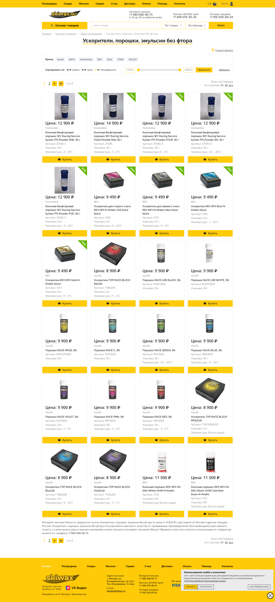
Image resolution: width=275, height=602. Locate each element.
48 (226, 85)
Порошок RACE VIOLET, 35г (62, 416)
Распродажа (49, 3)
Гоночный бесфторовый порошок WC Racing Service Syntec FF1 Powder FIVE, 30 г (62, 210)
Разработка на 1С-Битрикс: (64, 594)
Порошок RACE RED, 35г (157, 416)
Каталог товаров (66, 33)
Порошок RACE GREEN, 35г (159, 350)
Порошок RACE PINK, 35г (109, 416)
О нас (114, 3)
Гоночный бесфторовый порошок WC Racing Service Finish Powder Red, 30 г (111, 136)
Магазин (84, 3)
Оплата (146, 3)
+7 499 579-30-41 (184, 17)
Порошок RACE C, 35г (107, 350)
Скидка (68, 3)
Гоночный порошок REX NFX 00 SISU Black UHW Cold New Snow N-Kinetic (210, 490)
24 (222, 85)
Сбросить (224, 69)
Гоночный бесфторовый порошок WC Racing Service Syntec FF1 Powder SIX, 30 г (208, 136)
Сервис (100, 3)
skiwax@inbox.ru (116, 590)
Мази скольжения (91, 33)
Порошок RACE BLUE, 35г (206, 350)
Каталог (46, 566)
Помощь (162, 3)
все (231, 85)
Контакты (179, 3)
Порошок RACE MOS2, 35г (61, 350)
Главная (46, 33)
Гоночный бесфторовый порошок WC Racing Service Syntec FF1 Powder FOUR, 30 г (160, 136)
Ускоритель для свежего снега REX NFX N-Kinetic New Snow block (161, 210)
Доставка (129, 3)
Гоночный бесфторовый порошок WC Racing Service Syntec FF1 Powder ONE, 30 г (62, 136)
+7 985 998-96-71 (140, 14)
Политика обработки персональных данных (205, 581)
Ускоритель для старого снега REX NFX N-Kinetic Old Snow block (112, 210)
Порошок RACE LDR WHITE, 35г (210, 280)
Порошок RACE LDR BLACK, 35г (161, 280)
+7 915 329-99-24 (221, 17)
